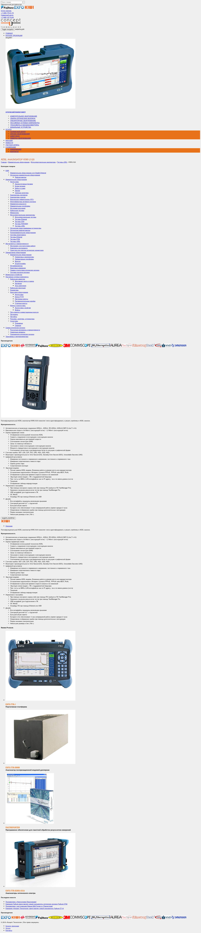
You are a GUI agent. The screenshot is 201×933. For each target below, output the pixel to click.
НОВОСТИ (9, 143)
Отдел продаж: (6, 11)
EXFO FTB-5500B (13, 767)
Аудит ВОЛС (15, 136)
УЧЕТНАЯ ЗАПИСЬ (12, 145)
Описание (9, 526)
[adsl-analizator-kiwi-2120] (36, 417)
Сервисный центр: (7, 15)
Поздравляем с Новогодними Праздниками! (21, 902)
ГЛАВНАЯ (9, 33)
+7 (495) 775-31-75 (7, 13)
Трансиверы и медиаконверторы (24, 125)
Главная (4, 162)
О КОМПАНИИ (11, 147)
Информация (15, 149)
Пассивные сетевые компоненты (25, 123)
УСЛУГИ (8, 129)
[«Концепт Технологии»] (11, 27)
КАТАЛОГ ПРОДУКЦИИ (14, 35)
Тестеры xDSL (62, 162)
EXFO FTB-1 (11, 704)
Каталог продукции (12, 926)
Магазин (9, 140)
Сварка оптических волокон (22, 118)
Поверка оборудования (20, 138)
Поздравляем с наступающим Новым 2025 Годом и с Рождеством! (29, 906)
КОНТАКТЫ (14, 151)
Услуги (8, 928)
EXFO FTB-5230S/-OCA (15, 890)
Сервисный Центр (18, 131)
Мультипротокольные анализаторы (43, 162)
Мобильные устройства (20, 127)
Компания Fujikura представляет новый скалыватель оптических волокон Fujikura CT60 (36, 904)
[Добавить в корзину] (40, 700)
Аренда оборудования (20, 134)
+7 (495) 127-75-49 (7, 17)
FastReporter (13, 827)
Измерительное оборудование (23, 116)
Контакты (9, 930)
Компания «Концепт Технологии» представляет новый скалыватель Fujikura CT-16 (35, 908)
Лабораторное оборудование (23, 120)
